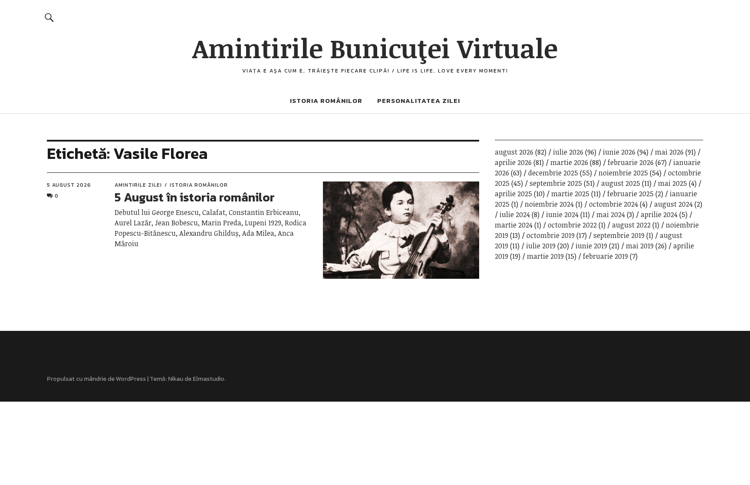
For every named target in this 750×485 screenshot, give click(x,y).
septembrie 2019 (619, 235)
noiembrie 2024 (549, 204)
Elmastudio (208, 378)
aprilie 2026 (513, 162)
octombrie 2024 (613, 204)
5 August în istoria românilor (195, 197)
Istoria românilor (326, 101)
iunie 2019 (591, 246)
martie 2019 (545, 256)
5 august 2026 (69, 185)
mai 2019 (640, 246)
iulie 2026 (568, 152)
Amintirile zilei (138, 185)
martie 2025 (570, 193)
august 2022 (631, 225)
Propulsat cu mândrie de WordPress (96, 378)
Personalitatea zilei (418, 101)
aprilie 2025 (513, 193)
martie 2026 (569, 162)
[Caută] (49, 17)
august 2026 (514, 152)
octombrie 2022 (572, 225)
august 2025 (620, 183)
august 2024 (673, 204)
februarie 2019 (605, 256)
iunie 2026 (619, 152)
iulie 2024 (515, 214)
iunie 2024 (562, 214)
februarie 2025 (630, 193)
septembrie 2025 (556, 183)
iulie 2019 (541, 246)
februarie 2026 (631, 162)
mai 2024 (610, 214)
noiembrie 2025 (623, 173)
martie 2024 (514, 225)
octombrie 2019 (550, 235)
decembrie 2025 (553, 173)
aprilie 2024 (659, 214)
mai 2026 (669, 152)
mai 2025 (672, 183)
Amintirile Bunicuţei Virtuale (375, 48)
